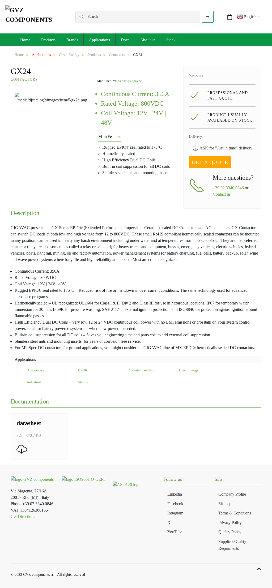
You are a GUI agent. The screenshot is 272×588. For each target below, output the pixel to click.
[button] (259, 569)
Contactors (24, 79)
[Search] (208, 17)
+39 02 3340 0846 (228, 188)
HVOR (82, 370)
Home (25, 40)
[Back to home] (35, 16)
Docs (125, 40)
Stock (171, 40)
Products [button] (48, 40)
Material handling (142, 370)
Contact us (222, 194)
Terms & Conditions (234, 513)
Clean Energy (189, 370)
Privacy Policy (230, 522)
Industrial (34, 382)
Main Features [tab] (109, 136)
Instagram (175, 513)
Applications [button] (99, 40)
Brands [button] (72, 40)
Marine (83, 382)
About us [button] (147, 40)
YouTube (174, 532)
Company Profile (232, 494)
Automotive (35, 370)
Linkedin (174, 494)
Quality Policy (229, 532)
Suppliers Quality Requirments (232, 545)
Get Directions (23, 516)
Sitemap (224, 503)
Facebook (175, 503)
